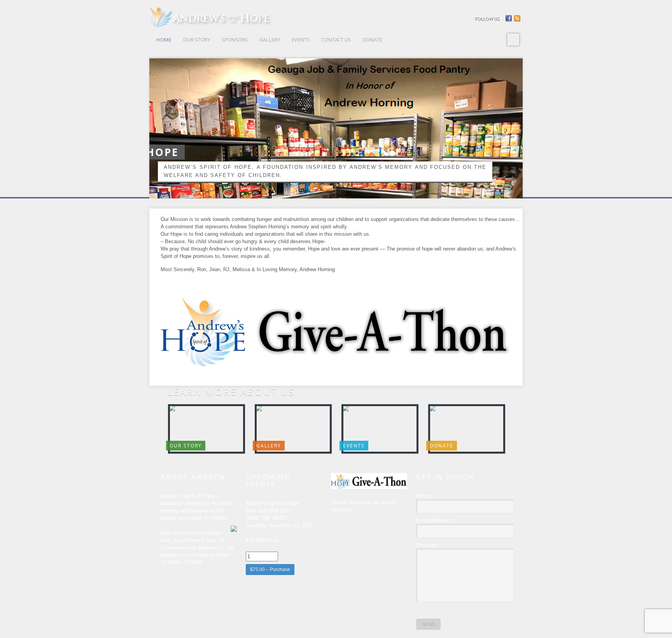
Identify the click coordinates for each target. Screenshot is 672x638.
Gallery (268, 445)
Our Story (186, 445)
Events (354, 445)
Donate (441, 445)
